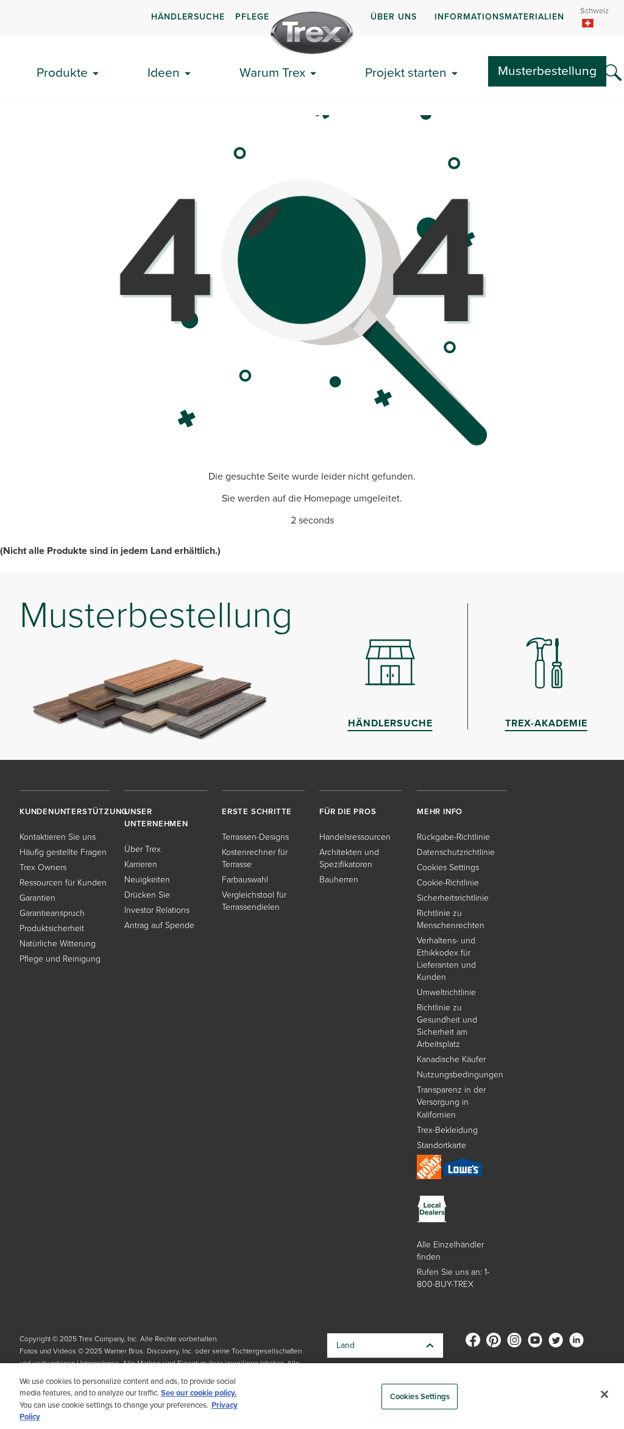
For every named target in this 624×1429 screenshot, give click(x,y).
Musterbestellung (547, 70)
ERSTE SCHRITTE (257, 811)
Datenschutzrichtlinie (456, 852)
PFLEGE (252, 16)
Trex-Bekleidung (447, 1130)
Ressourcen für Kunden (63, 882)
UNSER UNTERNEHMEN (156, 817)
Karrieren (140, 864)
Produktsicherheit (52, 928)
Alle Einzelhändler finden (450, 1250)
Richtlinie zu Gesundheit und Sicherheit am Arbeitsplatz (447, 1026)
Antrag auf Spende (159, 925)
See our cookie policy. (198, 1393)
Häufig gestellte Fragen (63, 852)
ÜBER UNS (393, 16)
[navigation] (312, 17)
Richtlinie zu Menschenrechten (450, 919)
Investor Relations (157, 910)
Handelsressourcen (355, 837)
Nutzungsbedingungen (460, 1074)
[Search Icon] (613, 73)
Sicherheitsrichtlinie (453, 898)
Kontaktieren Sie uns (58, 837)
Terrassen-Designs (255, 837)
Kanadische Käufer (451, 1059)
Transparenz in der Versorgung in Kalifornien (451, 1102)
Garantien (37, 898)
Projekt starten (406, 72)
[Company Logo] (312, 33)
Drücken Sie (147, 894)
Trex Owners (43, 867)
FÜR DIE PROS (348, 811)
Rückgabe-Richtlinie (453, 837)
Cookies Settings (420, 1396)
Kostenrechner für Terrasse (255, 858)
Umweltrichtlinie (446, 992)
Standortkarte (441, 1145)
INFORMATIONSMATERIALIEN (499, 16)
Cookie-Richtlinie (448, 882)
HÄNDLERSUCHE (188, 16)
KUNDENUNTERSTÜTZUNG (73, 811)
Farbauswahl (245, 879)
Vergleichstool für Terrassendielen (254, 900)
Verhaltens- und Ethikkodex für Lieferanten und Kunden (446, 959)
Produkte (62, 72)
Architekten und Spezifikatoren (349, 858)
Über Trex (142, 849)
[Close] (604, 1394)
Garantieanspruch (52, 913)
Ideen (163, 72)
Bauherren (338, 879)
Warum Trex (272, 72)
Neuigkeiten (147, 879)
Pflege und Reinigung (60, 958)
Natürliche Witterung (58, 943)
